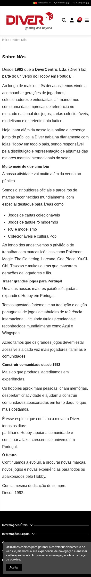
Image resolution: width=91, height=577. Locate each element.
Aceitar (14, 567)
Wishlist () (63, 2)
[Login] (72, 20)
